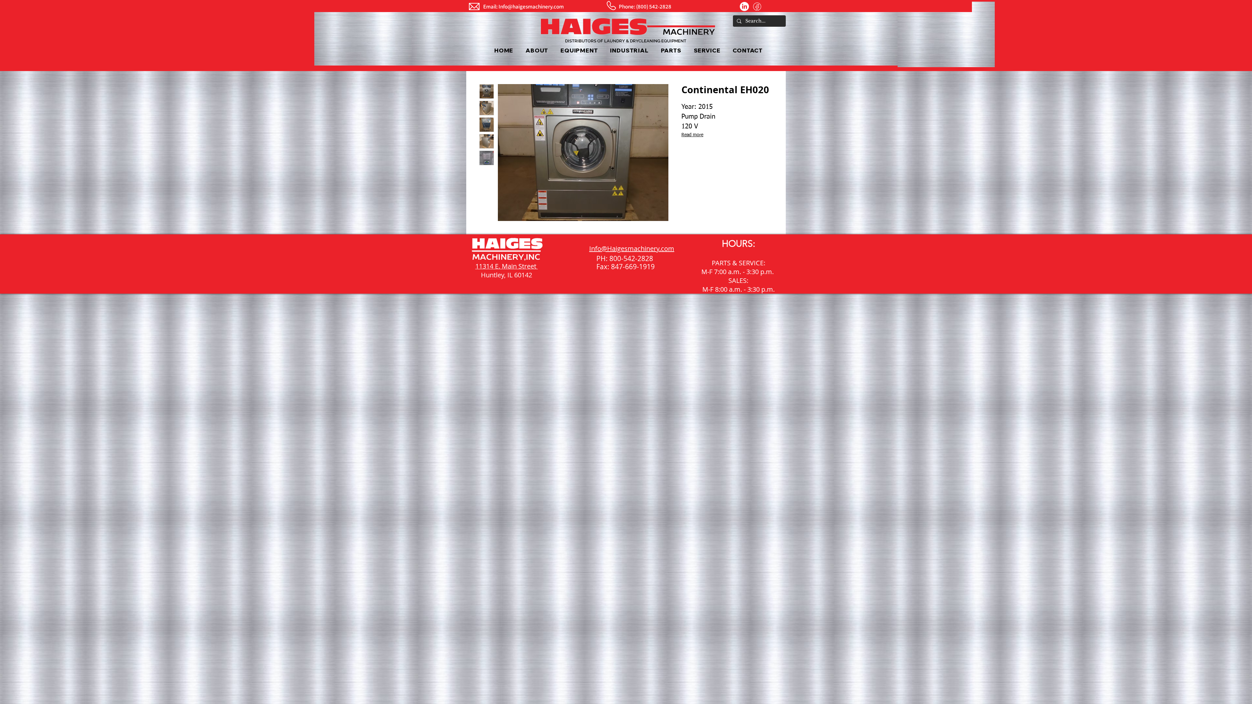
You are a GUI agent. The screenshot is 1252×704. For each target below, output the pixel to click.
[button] (579, 50)
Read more (692, 135)
